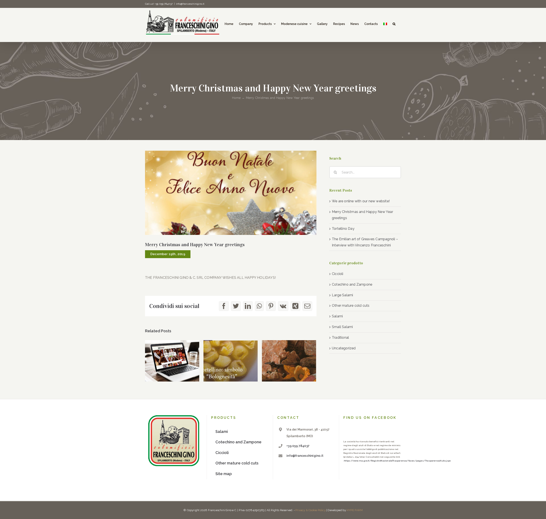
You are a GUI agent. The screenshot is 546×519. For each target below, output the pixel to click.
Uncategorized (344, 348)
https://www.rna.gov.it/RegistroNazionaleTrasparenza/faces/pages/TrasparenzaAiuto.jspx (397, 461)
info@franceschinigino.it (190, 3)
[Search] (394, 24)
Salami (337, 316)
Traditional (340, 337)
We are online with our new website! (361, 201)
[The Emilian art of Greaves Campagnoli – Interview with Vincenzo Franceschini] (289, 361)
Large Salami (342, 295)
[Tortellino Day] (230, 361)
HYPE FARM (355, 510)
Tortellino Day (343, 229)
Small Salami (342, 327)
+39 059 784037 (297, 446)
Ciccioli (337, 274)
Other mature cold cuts (350, 306)
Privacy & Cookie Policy (310, 510)
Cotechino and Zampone (352, 284)
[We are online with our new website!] (172, 361)
